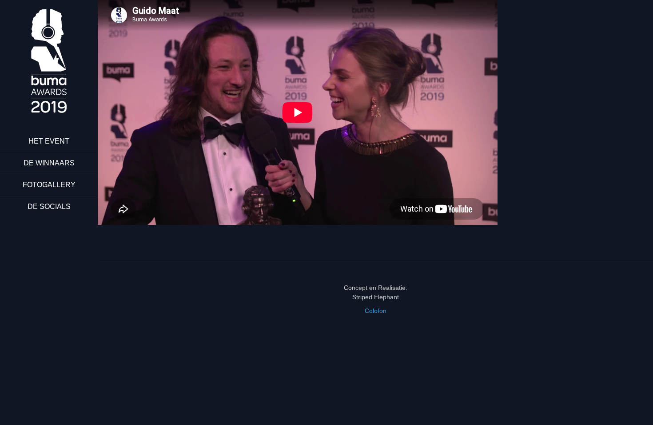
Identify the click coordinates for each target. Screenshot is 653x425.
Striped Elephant (375, 297)
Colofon (375, 310)
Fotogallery (49, 184)
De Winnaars (49, 163)
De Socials (49, 206)
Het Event (48, 141)
